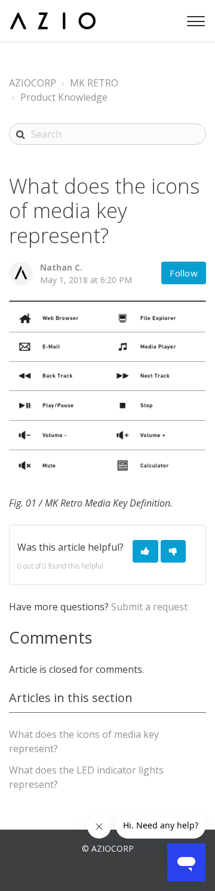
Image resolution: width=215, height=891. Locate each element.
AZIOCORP (32, 82)
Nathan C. (61, 267)
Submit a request (149, 606)
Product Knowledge (64, 97)
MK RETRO (94, 82)
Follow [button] (184, 273)
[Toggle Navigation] (194, 18)
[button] (145, 551)
